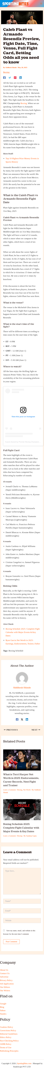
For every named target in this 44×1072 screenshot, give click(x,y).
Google (3, 1004)
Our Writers (5, 990)
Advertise (4, 977)
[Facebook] (4, 77)
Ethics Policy (5, 1037)
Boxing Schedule (16, 651)
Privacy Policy (6, 980)
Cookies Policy (6, 1027)
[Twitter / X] (22, 719)
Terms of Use (5, 1047)
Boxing (6, 72)
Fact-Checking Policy (9, 1041)
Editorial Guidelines (8, 1034)
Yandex (3, 1014)
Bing (2, 1007)
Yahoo (3, 1010)
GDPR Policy (5, 1044)
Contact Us (5, 973)
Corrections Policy (8, 1030)
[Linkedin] (20, 77)
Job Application (7, 984)
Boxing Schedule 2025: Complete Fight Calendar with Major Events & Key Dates (23, 632)
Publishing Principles (9, 1051)
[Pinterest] (15, 77)
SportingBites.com (24, 1063)
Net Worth (26, 790)
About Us (4, 970)
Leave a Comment (9, 790)
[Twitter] (10, 77)
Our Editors (5, 987)
